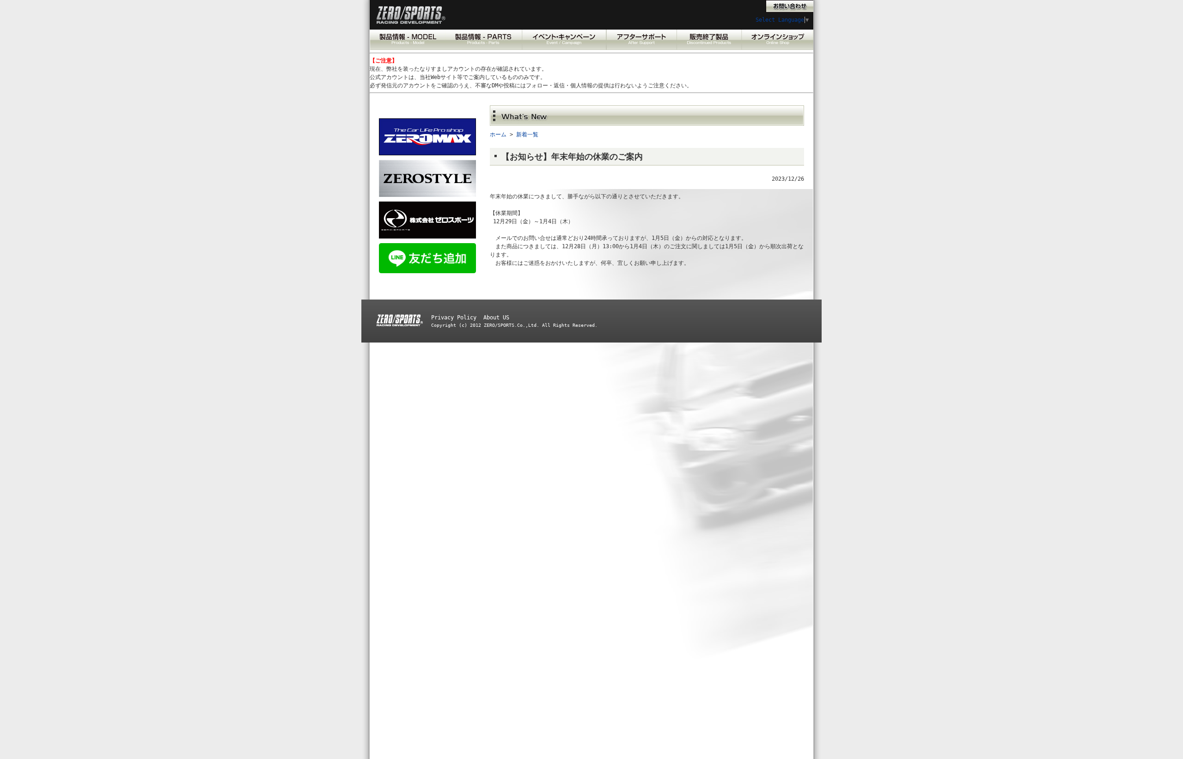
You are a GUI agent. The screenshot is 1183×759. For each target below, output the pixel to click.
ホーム (498, 134)
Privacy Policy (453, 317)
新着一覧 (527, 134)
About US (496, 317)
